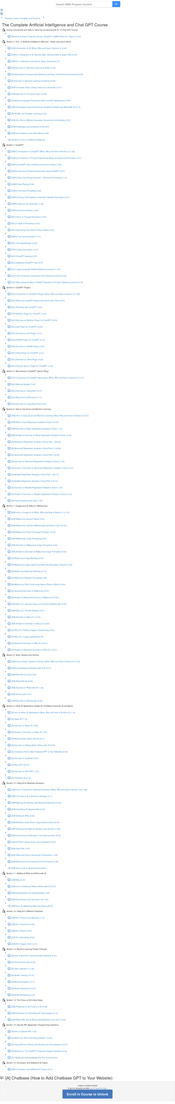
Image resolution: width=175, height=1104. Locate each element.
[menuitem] (1, 14)
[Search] (116, 4)
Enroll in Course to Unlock (87, 1094)
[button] (1, 10)
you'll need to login (99, 1088)
